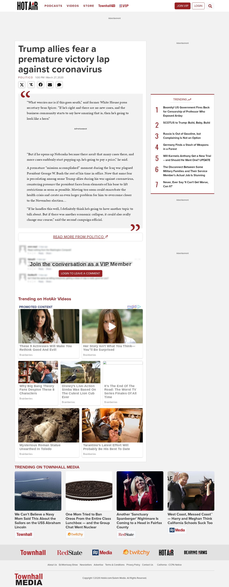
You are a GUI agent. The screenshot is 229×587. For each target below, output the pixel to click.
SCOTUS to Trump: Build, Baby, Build (186, 122)
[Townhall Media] (28, 579)
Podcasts (53, 6)
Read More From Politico (79, 237)
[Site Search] (210, 6)
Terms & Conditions (115, 564)
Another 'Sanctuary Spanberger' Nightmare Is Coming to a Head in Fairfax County (139, 520)
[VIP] (124, 6)
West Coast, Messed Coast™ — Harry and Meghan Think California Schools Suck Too (190, 518)
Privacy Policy (133, 564)
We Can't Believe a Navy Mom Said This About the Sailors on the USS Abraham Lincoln (38, 520)
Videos (73, 6)
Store (88, 6)
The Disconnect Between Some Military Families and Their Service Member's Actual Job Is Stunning (185, 171)
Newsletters (86, 564)
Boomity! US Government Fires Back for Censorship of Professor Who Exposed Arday (186, 112)
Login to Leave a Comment (80, 273)
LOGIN (198, 6)
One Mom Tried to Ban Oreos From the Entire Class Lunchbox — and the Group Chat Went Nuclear (88, 520)
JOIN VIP (182, 6)
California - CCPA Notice (169, 564)
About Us (52, 564)
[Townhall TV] (107, 6)
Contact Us (147, 564)
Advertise (98, 564)
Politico (26, 77)
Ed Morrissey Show (68, 564)
